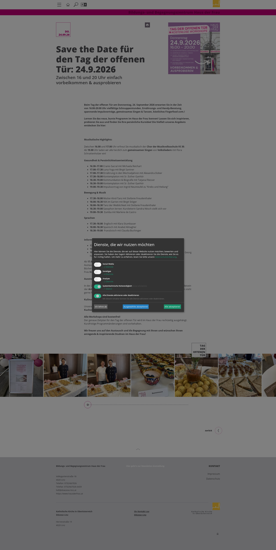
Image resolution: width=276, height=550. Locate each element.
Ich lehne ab (101, 306)
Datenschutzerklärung (166, 257)
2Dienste (108, 267)
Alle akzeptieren (172, 306)
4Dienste (108, 274)
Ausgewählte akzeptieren (136, 306)
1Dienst (107, 288)
